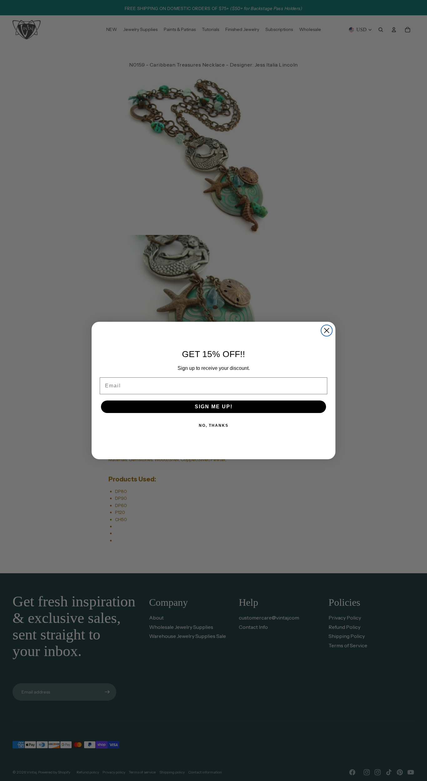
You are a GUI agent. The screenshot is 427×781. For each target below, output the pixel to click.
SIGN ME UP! (214, 406)
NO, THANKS (214, 425)
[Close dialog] (326, 330)
